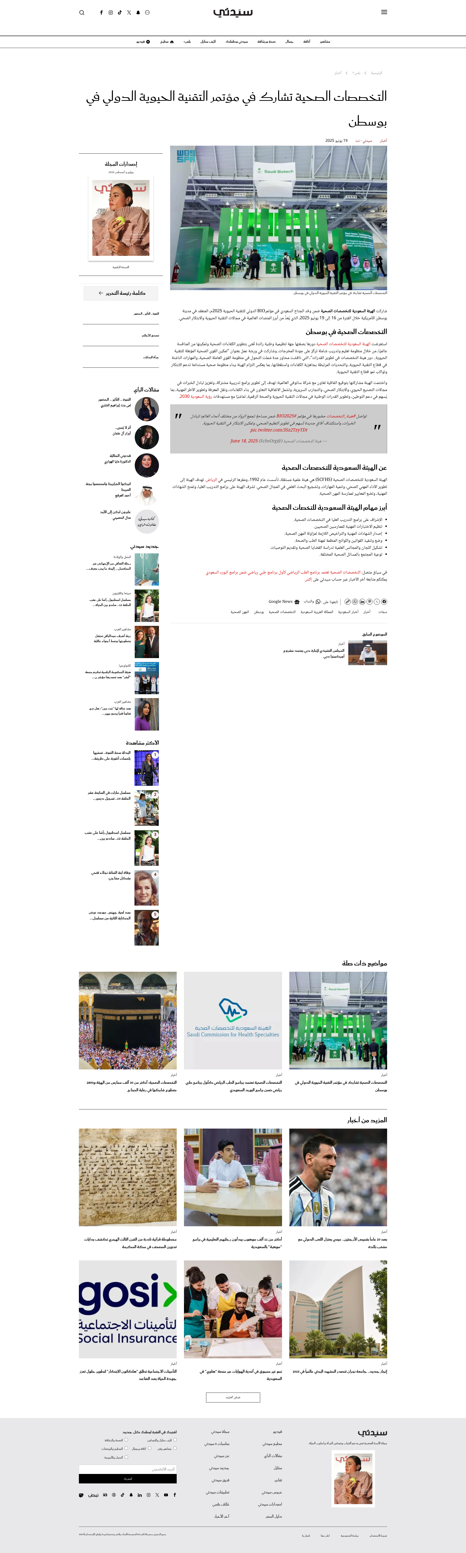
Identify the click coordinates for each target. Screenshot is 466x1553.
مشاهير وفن (165, 1448)
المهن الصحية (240, 612)
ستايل (278, 1468)
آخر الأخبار (221, 1516)
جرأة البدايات (151, 357)
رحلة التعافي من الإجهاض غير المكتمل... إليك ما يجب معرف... (108, 566)
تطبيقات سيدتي (217, 1492)
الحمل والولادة (122, 557)
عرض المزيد (233, 1397)
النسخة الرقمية (121, 267)
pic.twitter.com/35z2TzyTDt (278, 430)
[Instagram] (110, 13)
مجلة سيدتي (220, 1432)
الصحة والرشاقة (114, 1440)
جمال (289, 42)
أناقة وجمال (139, 1448)
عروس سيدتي (272, 1492)
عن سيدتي (221, 1456)
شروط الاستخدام (378, 1536)
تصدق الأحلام (150, 335)
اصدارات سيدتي (270, 1504)
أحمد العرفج (123, 496)
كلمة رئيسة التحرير (126, 293)
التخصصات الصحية (282, 612)
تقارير (278, 1480)
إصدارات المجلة (121, 164)
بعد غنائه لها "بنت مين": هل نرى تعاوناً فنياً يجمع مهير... (110, 711)
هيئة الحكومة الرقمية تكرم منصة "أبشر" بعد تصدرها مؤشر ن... (108, 674)
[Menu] (384, 12)
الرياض (212, 480)
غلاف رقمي (220, 1504)
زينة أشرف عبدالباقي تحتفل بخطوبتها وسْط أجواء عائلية (112, 638)
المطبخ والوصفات (112, 1448)
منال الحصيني (122, 518)
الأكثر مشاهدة (142, 743)
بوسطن (259, 612)
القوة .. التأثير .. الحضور (146, 313)
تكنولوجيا (125, 666)
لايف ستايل (208, 42)
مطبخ (164, 42)
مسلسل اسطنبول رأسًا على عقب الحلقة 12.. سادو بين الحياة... (110, 602)
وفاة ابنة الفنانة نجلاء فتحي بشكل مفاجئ (111, 876)
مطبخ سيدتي (272, 1444)
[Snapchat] (138, 13)
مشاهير (325, 42)
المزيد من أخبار (367, 1120)
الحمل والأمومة (113, 1457)
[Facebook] (101, 13)
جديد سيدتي (144, 546)
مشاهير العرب (122, 629)
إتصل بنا (306, 1536)
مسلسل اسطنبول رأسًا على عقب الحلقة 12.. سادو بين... (108, 836)
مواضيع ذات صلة (364, 963)
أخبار (383, 141)
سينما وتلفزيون (121, 593)
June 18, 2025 (244, 441)
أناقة (306, 42)
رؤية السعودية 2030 (196, 396)
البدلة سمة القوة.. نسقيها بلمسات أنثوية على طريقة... (111, 756)
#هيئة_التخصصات (340, 416)
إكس (308, 579)
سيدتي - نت (363, 141)
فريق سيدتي (220, 1480)
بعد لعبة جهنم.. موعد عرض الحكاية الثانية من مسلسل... (110, 915)
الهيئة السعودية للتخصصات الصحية (343, 344)
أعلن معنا (325, 1536)
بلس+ (187, 42)
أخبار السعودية (348, 612)
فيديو (140, 42)
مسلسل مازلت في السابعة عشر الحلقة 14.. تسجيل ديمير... (109, 796)
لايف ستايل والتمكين (159, 1440)
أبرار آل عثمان (122, 433)
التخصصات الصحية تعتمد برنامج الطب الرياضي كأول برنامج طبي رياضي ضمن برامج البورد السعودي (283, 572)
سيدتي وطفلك (236, 42)
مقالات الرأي (146, 390)
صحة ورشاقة (267, 42)
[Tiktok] (120, 13)
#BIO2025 (286, 416)
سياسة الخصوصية (350, 1536)
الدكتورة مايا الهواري (117, 462)
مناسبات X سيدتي (216, 1444)
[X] (129, 13)
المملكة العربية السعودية (316, 612)
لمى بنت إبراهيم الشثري (116, 405)
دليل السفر (274, 1516)
